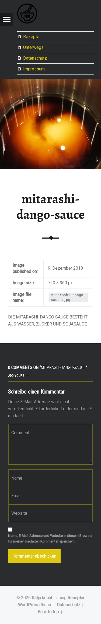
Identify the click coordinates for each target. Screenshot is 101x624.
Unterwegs (33, 47)
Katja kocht (42, 597)
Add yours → (18, 376)
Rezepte (31, 36)
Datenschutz (35, 58)
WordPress (29, 604)
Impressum (34, 69)
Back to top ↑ (50, 611)
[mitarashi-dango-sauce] (50, 82)
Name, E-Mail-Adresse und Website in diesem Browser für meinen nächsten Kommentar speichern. (50, 538)
